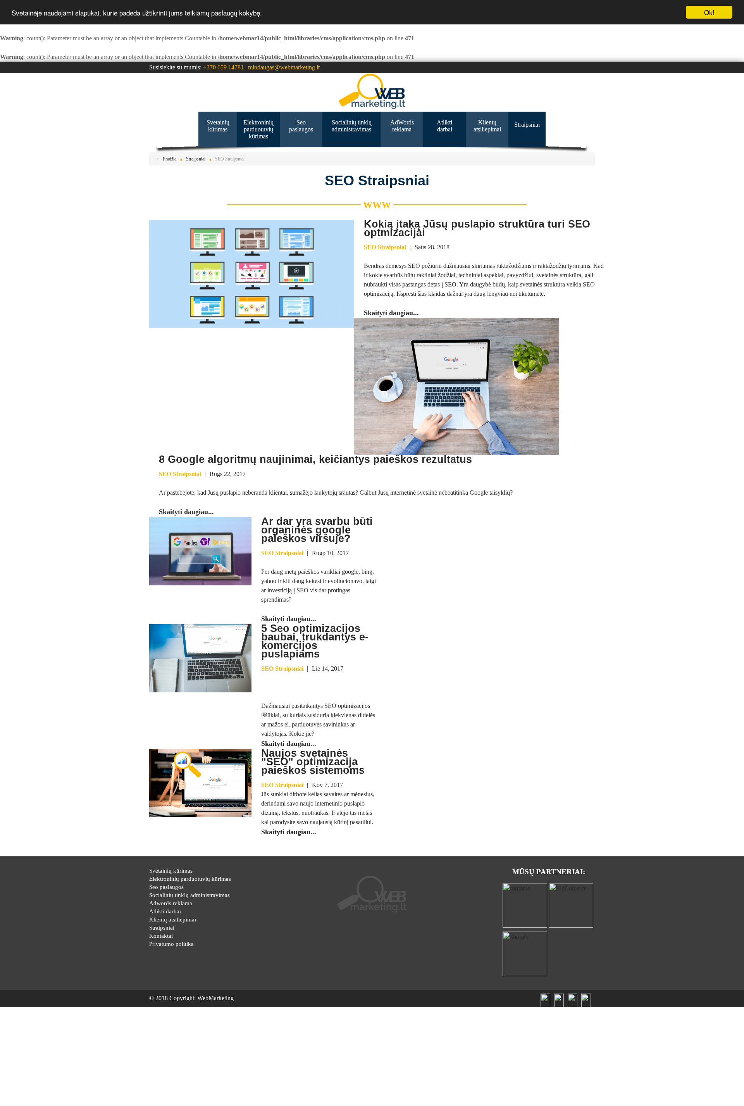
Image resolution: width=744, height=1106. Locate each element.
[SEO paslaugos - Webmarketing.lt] (372, 91)
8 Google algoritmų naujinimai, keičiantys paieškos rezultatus (315, 459)
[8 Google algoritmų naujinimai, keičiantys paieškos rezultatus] (456, 386)
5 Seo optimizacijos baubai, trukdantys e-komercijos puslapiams (315, 641)
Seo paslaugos (166, 887)
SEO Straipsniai (385, 247)
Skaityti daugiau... (391, 313)
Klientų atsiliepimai (172, 919)
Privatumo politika (171, 944)
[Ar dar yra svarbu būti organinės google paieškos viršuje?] (200, 550)
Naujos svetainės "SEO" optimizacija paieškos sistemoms (313, 761)
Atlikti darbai (165, 911)
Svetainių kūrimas (171, 871)
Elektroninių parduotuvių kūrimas (190, 879)
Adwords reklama (170, 903)
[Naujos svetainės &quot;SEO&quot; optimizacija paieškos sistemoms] (200, 782)
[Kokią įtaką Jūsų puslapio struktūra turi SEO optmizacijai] (251, 273)
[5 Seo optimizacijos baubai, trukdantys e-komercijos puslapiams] (200, 657)
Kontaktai (161, 936)
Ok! (709, 12)
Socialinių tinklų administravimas (189, 895)
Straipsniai (161, 928)
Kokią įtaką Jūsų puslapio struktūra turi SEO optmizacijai (477, 228)
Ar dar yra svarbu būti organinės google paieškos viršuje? (317, 530)
